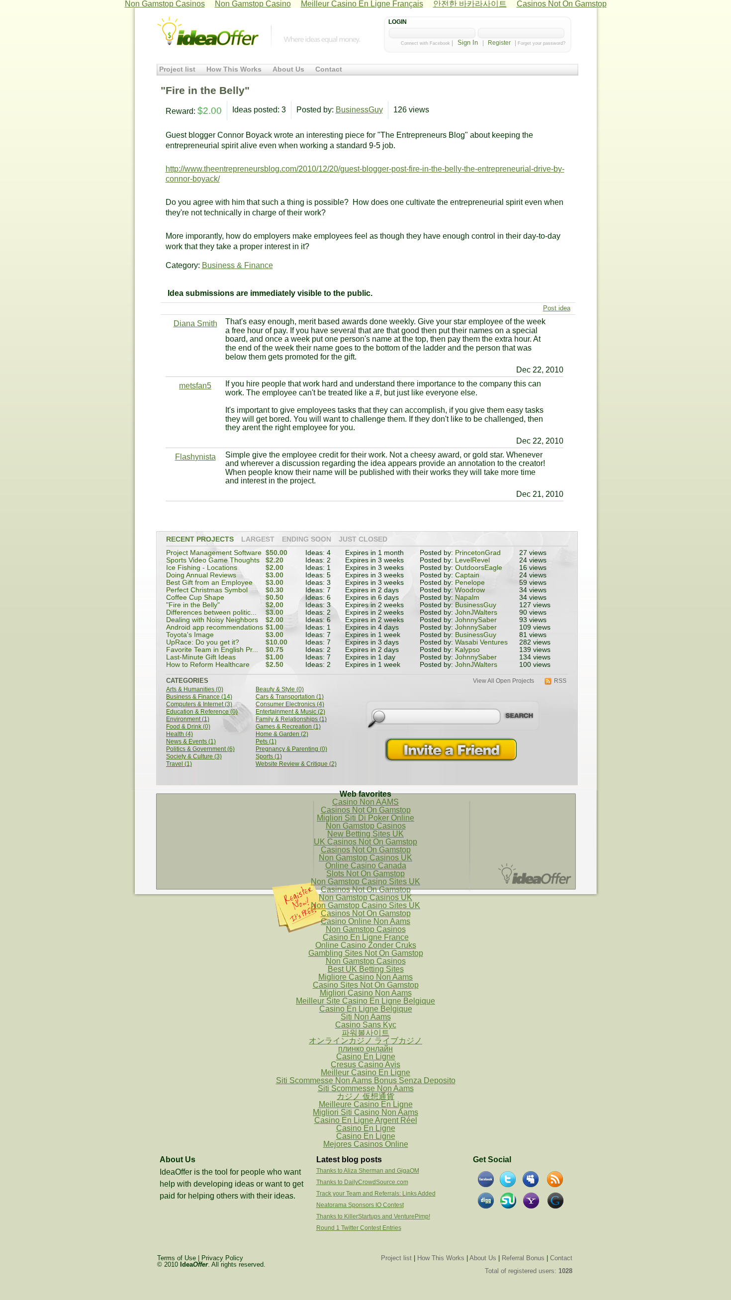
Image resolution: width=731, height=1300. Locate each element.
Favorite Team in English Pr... (212, 649)
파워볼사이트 (365, 1032)
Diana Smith (195, 323)
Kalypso (467, 649)
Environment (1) (187, 719)
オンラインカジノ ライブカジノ (365, 1040)
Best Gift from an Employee (209, 582)
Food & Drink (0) (188, 727)
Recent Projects (200, 539)
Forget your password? (541, 43)
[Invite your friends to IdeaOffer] (452, 750)
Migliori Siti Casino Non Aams (365, 1112)
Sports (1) (269, 756)
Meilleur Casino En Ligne (365, 1072)
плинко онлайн (365, 1048)
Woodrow (470, 590)
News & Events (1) (191, 742)
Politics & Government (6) (200, 749)
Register (499, 42)
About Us (288, 69)
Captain (467, 575)
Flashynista (195, 457)
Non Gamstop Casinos (366, 826)
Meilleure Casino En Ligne (366, 1104)
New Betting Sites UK (365, 834)
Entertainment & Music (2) (290, 712)
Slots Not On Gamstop (365, 873)
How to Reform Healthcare (208, 664)
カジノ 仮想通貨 (365, 1096)
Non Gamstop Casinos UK (365, 857)
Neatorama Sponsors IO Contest (360, 1205)
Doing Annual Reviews (201, 575)
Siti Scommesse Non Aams (366, 1088)
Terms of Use (176, 1258)
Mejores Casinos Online (365, 1144)
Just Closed (363, 539)
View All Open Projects (503, 681)
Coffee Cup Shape (195, 597)
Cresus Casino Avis (365, 1064)
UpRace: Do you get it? (202, 642)
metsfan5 (195, 385)
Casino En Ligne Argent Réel (365, 1120)
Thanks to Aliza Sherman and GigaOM (367, 1170)
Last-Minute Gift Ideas (201, 657)
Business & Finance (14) (199, 697)
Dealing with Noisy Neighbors (212, 620)
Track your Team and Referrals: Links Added (376, 1193)
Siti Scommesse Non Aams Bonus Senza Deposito (366, 1080)
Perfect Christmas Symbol (207, 590)
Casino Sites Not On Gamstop (366, 985)
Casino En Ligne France (366, 937)
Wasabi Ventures (481, 642)
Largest (257, 539)
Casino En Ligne (365, 1056)
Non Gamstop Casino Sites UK (365, 881)
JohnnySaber (476, 620)
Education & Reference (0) (202, 712)
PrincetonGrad (478, 553)
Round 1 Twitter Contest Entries (358, 1227)
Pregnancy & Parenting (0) (291, 749)
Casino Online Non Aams (365, 921)
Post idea (556, 308)
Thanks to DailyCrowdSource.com (362, 1182)
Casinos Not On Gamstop (366, 810)
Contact (328, 69)
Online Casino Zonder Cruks (365, 945)
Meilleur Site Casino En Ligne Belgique (365, 1001)
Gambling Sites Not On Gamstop (365, 953)
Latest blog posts (349, 1159)
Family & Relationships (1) (291, 719)
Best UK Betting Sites (366, 969)
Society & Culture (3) (194, 756)
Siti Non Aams (366, 1017)
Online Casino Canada (365, 865)
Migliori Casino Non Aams (366, 993)
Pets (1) (266, 742)
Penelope (470, 582)
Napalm (467, 597)
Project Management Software (214, 553)
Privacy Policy (222, 1258)
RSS (560, 681)
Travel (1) (179, 764)
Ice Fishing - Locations (201, 567)
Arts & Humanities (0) (194, 689)
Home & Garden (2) (282, 734)
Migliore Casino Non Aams (365, 977)
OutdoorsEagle (478, 567)
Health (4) (179, 734)
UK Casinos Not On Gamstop (365, 841)
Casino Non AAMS (365, 802)
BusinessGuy (359, 109)
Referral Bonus (523, 1258)
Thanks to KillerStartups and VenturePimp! (373, 1216)
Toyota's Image (190, 635)
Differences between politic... (211, 612)
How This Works (234, 69)
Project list (177, 69)
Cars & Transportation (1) (290, 697)
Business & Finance (237, 265)
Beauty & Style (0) (280, 689)
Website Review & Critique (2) (296, 764)
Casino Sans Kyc (365, 1025)
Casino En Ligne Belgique (365, 1009)
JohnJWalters (476, 612)
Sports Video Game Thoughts (213, 560)
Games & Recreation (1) (288, 727)
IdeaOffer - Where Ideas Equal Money (208, 31)
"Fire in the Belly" (193, 605)
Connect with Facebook (425, 43)
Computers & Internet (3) (199, 704)
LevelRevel (472, 560)
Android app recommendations (214, 627)
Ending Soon (306, 539)
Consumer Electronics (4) (290, 704)
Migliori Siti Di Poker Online (365, 818)
